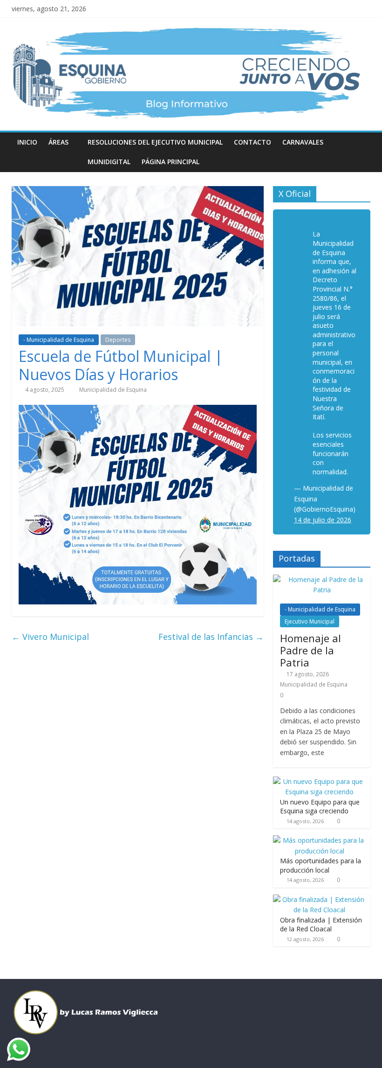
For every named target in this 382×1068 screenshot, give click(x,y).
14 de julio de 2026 (322, 519)
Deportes (117, 340)
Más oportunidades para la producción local (320, 865)
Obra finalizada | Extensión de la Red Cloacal (321, 924)
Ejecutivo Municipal (309, 621)
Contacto (252, 142)
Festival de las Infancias (211, 636)
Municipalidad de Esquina (113, 390)
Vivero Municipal (50, 636)
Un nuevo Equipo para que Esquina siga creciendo (320, 807)
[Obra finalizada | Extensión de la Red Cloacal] (319, 899)
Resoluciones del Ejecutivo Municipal (155, 142)
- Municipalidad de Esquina (58, 340)
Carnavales (302, 142)
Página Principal (170, 161)
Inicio (27, 142)
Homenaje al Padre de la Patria (310, 650)
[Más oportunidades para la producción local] (319, 840)
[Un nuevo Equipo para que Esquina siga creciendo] (319, 781)
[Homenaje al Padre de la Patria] (322, 579)
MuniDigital (109, 161)
